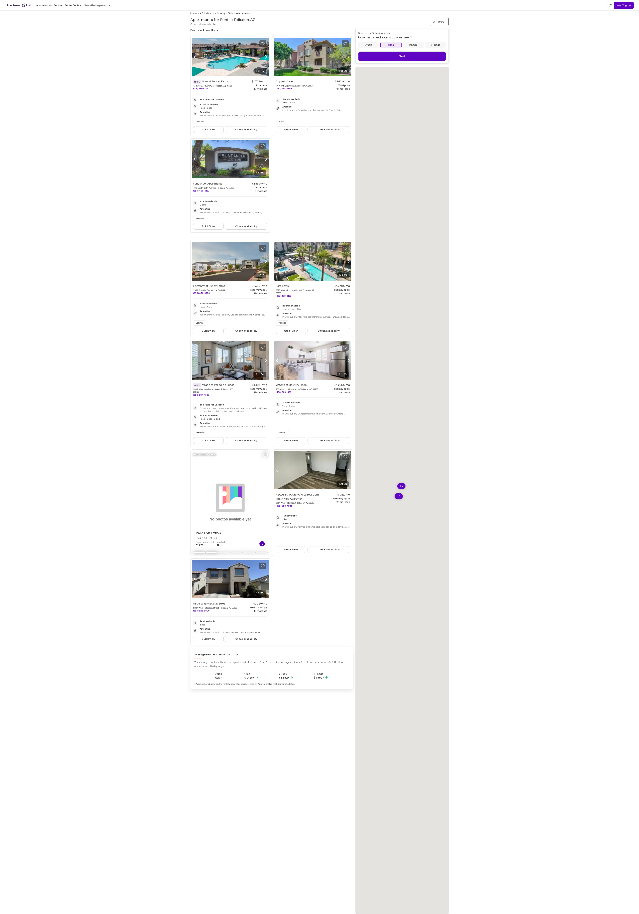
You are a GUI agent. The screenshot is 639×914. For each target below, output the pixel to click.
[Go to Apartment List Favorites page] (610, 5)
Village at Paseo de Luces (218, 385)
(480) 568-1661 (283, 392)
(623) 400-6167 (201, 191)
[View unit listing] (262, 543)
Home (193, 13)
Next (402, 56)
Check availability (246, 129)
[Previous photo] (194, 57)
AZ (201, 13)
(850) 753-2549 (284, 89)
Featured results (202, 30)
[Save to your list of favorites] (262, 43)
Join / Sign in (624, 5)
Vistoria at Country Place (291, 385)
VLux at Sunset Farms (215, 81)
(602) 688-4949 (284, 506)
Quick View (208, 129)
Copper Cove (284, 81)
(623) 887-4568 (201, 395)
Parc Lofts (282, 286)
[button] (398, 496)
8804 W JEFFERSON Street (209, 603)
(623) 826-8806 (201, 611)
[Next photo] (266, 57)
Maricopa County (215, 13)
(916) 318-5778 (200, 89)
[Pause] (265, 454)
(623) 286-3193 (283, 296)
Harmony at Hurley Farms (209, 286)
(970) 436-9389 (201, 293)
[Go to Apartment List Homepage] (18, 5)
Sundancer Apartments (207, 183)
